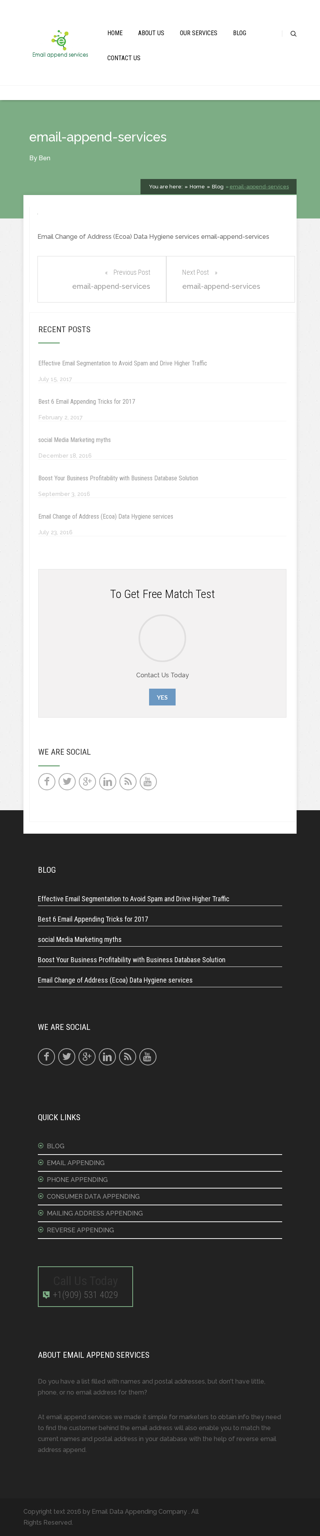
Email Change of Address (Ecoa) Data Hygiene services (105, 516)
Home (115, 33)
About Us (151, 33)
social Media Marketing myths (74, 440)
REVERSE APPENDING (80, 1230)
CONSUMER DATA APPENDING (93, 1196)
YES (162, 697)
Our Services (198, 33)
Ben (44, 158)
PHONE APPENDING (77, 1179)
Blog (239, 33)
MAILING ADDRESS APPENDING (95, 1213)
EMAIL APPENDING (76, 1163)
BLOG (55, 1146)
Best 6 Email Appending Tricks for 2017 (86, 401)
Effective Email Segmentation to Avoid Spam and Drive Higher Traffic (122, 363)
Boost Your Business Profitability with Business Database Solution (118, 478)
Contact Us (123, 58)
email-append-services (259, 187)
